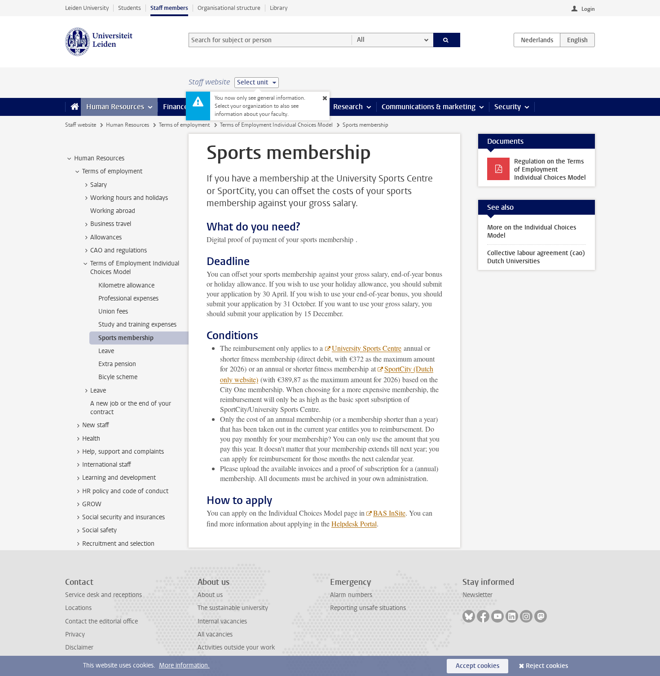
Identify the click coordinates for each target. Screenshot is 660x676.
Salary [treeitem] (98, 185)
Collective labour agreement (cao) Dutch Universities (536, 257)
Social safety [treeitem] (99, 530)
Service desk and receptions (103, 595)
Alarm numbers (351, 595)
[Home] (73, 107)
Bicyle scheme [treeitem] (117, 377)
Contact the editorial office (101, 621)
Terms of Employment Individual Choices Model (276, 124)
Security (507, 106)
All (361, 39)
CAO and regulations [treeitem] (118, 250)
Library (278, 8)
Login (588, 9)
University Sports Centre (366, 348)
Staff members (169, 8)
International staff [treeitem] (106, 464)
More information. (184, 665)
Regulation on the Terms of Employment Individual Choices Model (550, 169)
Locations (78, 608)
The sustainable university (233, 608)
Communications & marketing (428, 106)
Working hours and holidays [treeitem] (129, 198)
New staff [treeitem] (95, 425)
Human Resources (115, 106)
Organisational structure (229, 8)
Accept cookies (477, 666)
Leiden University (87, 8)
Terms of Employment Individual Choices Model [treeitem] (134, 267)
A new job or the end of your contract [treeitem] (130, 407)
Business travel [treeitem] (110, 224)
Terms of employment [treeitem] (112, 171)
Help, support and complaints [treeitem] (123, 451)
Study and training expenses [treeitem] (137, 324)
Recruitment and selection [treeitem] (118, 543)
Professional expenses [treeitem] (128, 298)
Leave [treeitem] (106, 351)
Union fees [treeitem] (113, 311)
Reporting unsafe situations (368, 608)
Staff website (80, 124)
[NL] (537, 40)
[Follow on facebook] (483, 616)
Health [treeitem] (91, 438)
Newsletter (477, 595)
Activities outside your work (236, 647)
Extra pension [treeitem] (117, 364)
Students (129, 8)
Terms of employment (184, 124)
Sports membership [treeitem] (126, 338)
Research (348, 106)
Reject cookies (547, 666)
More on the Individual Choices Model (531, 231)
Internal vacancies (222, 621)
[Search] (447, 40)
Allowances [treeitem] (106, 237)
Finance (175, 106)
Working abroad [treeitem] (112, 211)
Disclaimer (79, 647)
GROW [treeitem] (91, 504)
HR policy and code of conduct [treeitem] (125, 491)
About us (210, 595)
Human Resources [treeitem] (99, 158)
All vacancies (215, 634)
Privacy (75, 634)
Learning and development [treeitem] (119, 477)
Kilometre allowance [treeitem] (126, 285)
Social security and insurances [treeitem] (123, 517)
